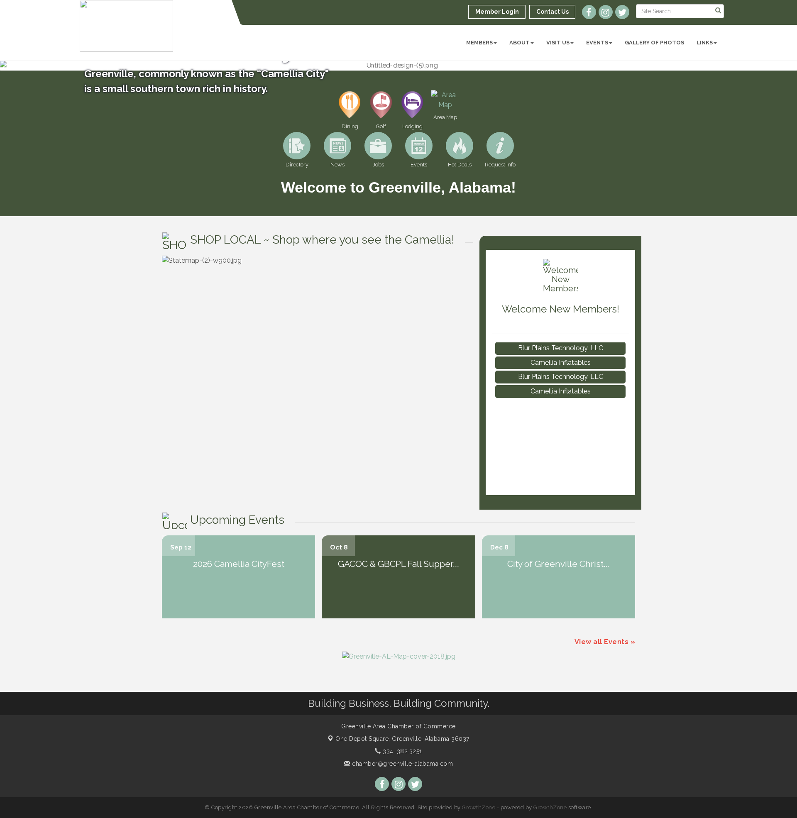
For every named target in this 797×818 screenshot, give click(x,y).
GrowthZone (478, 807)
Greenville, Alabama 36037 (402, 738)
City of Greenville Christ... (558, 564)
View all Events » (605, 642)
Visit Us (558, 42)
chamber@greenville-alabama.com (401, 763)
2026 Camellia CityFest (238, 564)
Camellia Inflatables (561, 353)
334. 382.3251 (401, 751)
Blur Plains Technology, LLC (560, 367)
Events (597, 42)
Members (479, 42)
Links (705, 42)
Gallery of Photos (654, 42)
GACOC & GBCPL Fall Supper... (398, 564)
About (519, 42)
